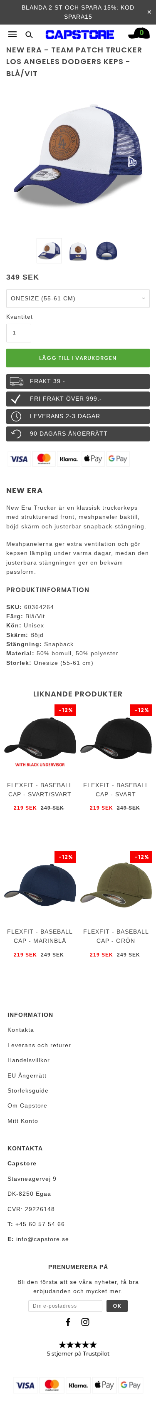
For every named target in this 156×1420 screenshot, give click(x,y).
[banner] (80, 32)
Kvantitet (18, 316)
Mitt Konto (22, 1121)
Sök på (26, 34)
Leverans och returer (39, 1045)
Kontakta (20, 1029)
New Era (24, 490)
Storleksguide (28, 1090)
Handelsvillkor (28, 1060)
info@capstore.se (42, 1239)
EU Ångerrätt (27, 1075)
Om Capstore (27, 1105)
